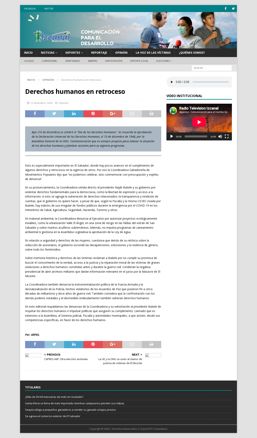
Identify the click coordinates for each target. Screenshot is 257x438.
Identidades (72, 60)
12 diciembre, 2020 (41, 103)
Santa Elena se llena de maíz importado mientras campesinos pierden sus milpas (74, 403)
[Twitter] (233, 8)
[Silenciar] (220, 136)
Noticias (47, 52)
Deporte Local (139, 60)
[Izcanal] (128, 46)
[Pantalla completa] (227, 136)
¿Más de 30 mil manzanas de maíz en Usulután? (54, 397)
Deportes (72, 52)
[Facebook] (225, 8)
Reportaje (99, 52)
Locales (29, 60)
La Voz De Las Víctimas (153, 52)
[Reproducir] (172, 136)
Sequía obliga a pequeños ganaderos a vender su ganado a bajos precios (70, 409)
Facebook (30, 8)
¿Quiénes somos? (192, 52)
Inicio (28, 52)
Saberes (92, 60)
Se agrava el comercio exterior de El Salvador (52, 416)
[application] (199, 122)
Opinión (121, 52)
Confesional (49, 60)
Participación (113, 60)
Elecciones (163, 60)
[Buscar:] (212, 68)
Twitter (48, 8)
